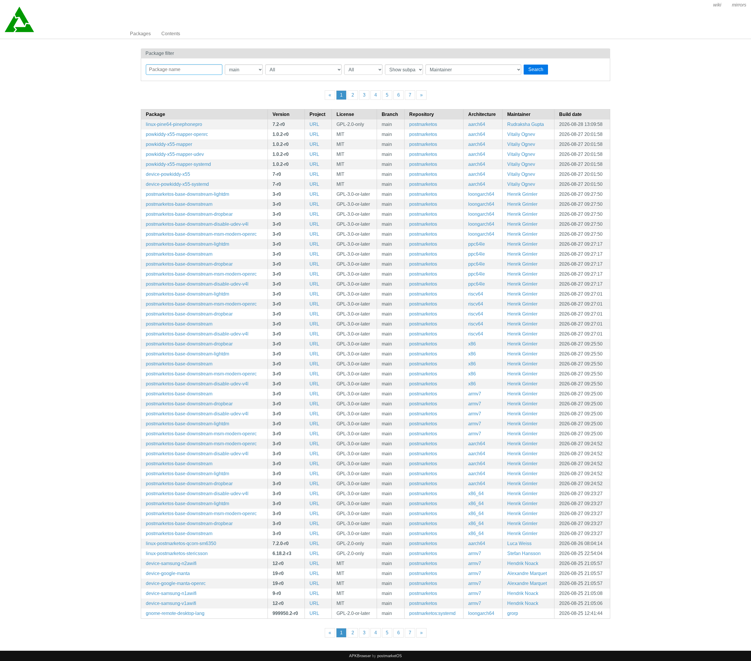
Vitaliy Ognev (521, 134)
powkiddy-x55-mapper (169, 144)
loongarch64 (481, 194)
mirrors (739, 4)
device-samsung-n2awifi (171, 563)
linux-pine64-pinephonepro (174, 124)
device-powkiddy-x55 (168, 174)
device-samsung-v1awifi (171, 603)
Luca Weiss (519, 543)
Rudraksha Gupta (525, 124)
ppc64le (476, 244)
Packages (140, 33)
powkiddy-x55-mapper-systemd (178, 164)
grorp (512, 613)
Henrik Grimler (522, 194)
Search (535, 69)
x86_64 (476, 493)
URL (314, 124)
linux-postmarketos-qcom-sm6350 (181, 543)
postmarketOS (389, 656)
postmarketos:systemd (432, 613)
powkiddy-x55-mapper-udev (175, 154)
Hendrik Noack (522, 563)
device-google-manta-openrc (176, 583)
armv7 (474, 393)
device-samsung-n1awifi (171, 593)
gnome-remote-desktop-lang (175, 613)
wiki (717, 4)
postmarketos (423, 124)
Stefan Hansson (524, 553)
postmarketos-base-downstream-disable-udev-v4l (197, 224)
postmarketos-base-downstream (179, 204)
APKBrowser (360, 656)
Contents (170, 33)
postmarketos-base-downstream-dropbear (189, 214)
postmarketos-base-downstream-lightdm (187, 194)
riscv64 (475, 293)
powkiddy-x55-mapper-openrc (177, 134)
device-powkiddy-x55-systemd (177, 184)
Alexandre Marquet (527, 573)
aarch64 (476, 124)
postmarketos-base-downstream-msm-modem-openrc (201, 234)
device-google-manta (168, 573)
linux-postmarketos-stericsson (177, 553)
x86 (472, 343)
